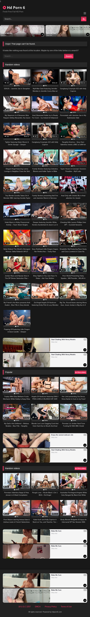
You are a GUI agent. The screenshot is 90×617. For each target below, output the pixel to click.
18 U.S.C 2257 (24, 607)
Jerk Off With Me (6, 33)
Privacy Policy (51, 607)
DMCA (38, 607)
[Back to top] (82, 610)
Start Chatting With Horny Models (63, 339)
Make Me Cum (51, 33)
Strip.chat (3, 35)
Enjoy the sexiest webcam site (62, 435)
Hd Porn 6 (15, 7)
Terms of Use (66, 607)
